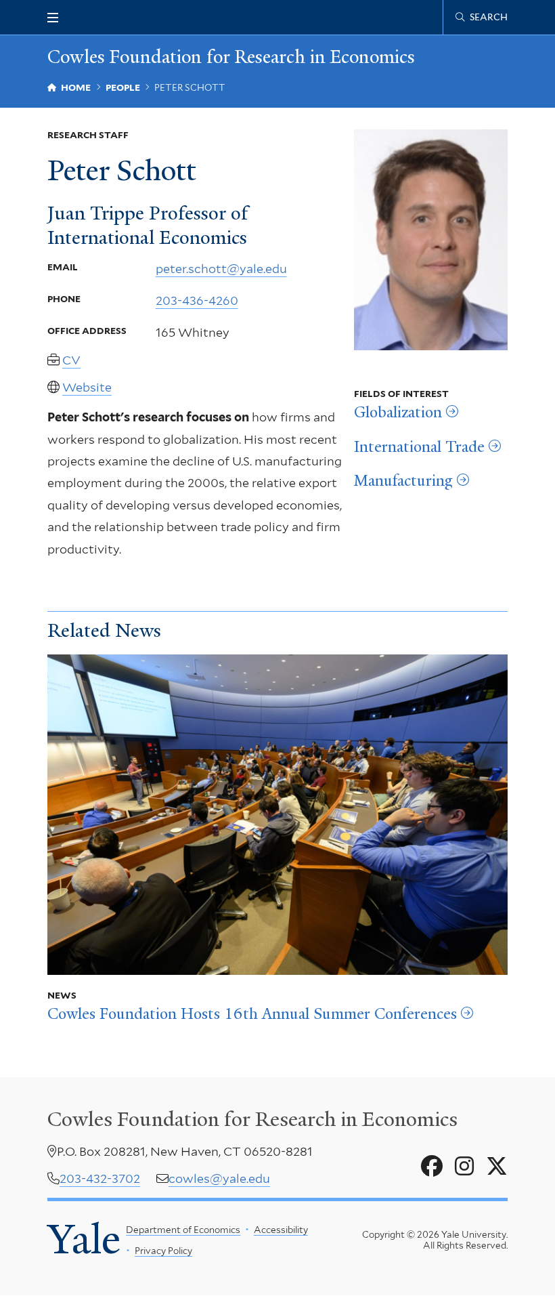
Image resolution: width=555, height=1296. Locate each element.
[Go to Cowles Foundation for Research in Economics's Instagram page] (464, 1166)
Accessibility (281, 1229)
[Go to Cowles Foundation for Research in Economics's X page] (497, 1166)
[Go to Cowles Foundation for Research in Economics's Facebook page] (432, 1166)
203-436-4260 (197, 300)
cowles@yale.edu (219, 1178)
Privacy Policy (163, 1250)
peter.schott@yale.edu (221, 269)
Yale (83, 1239)
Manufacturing (403, 481)
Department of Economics (183, 1229)
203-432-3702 (100, 1178)
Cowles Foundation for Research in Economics (231, 57)
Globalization (398, 412)
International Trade (419, 447)
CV (71, 360)
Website (87, 387)
